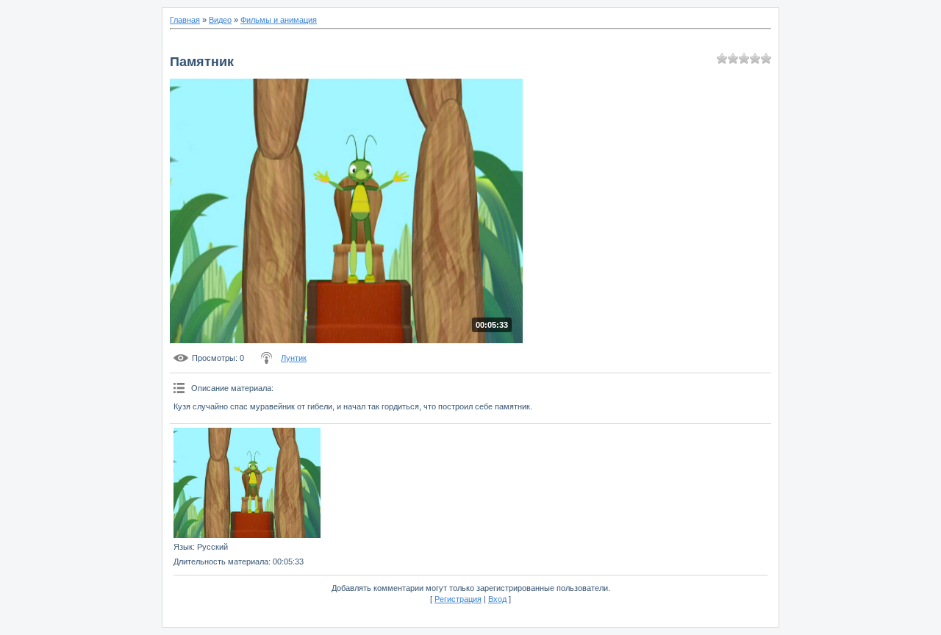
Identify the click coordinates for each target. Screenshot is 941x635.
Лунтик (294, 358)
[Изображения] (247, 483)
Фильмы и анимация (278, 19)
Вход (497, 599)
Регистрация (458, 599)
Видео (220, 19)
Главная (185, 19)
